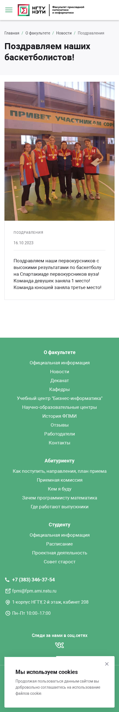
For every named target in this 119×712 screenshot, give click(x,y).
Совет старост (60, 561)
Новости (64, 33)
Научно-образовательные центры (59, 407)
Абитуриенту (59, 461)
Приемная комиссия (59, 480)
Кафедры (59, 389)
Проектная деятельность (59, 553)
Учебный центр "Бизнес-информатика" (59, 398)
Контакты (59, 442)
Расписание (59, 544)
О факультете (37, 33)
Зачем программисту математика (59, 498)
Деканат (59, 380)
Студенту (59, 524)
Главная (11, 33)
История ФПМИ (59, 416)
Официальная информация (60, 362)
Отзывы (60, 425)
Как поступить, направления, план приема (60, 471)
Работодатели (59, 434)
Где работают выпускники (60, 506)
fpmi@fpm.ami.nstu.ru (34, 591)
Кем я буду (59, 489)
